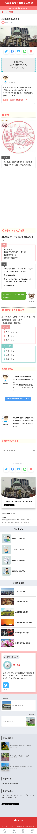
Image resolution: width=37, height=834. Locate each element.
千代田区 (22, 520)
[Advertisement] (18, 200)
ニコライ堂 (25, 522)
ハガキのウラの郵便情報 (9, 783)
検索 (5, 832)
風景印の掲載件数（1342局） (18, 8)
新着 (32, 832)
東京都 (13, 514)
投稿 (23, 832)
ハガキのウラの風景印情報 (19, 3)
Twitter (6, 689)
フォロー (14, 832)
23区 (15, 520)
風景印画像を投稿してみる (19, 399)
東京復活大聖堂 (14, 522)
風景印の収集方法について (19, 100)
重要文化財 (7, 520)
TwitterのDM (17, 795)
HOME (20, 820)
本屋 (4, 522)
